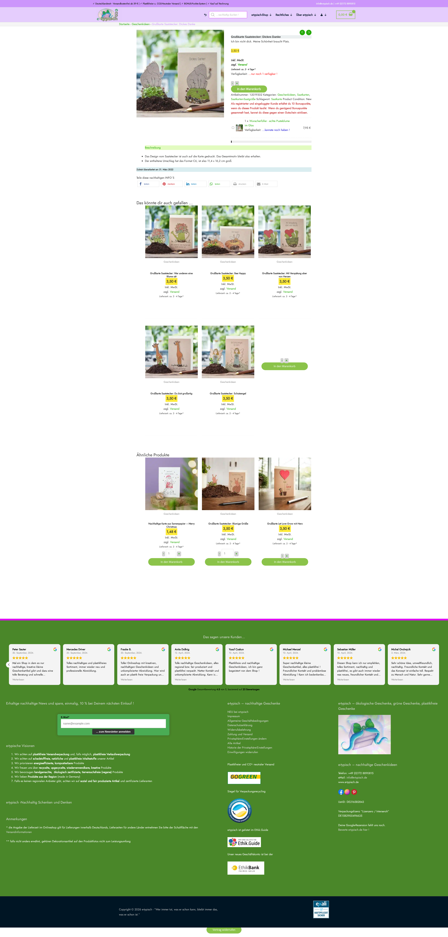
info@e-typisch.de (356, 777)
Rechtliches (282, 15)
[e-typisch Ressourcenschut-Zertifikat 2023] (239, 810)
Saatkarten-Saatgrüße (243, 99)
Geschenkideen (141, 24)
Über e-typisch (304, 15)
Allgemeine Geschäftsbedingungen (247, 721)
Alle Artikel (234, 743)
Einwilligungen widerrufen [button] (242, 752)
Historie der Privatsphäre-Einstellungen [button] (249, 748)
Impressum (233, 716)
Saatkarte (276, 99)
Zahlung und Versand (240, 734)
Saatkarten (303, 95)
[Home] (205, 14)
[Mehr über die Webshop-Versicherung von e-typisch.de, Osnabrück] (321, 909)
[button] (148, 184)
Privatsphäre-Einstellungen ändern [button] (247, 739)
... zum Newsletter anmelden (113, 731)
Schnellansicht (171, 255)
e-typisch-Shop (259, 15)
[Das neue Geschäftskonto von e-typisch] (245, 868)
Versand (242, 65)
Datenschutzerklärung (239, 725)
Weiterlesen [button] (18, 679)
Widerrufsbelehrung (239, 730)
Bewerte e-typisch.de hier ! (353, 830)
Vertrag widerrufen (224, 929)
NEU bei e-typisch (237, 712)
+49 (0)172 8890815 (345, 3)
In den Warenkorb (249, 89)
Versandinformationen (19, 832)
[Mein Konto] (323, 14)
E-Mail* (65, 717)
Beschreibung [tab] (153, 148)
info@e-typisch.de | (325, 3)
